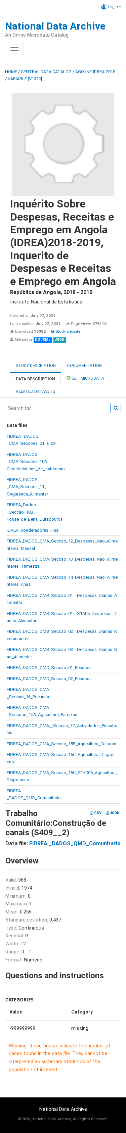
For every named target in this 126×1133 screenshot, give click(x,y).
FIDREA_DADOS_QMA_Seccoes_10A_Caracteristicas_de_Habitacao (36, 461)
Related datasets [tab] (35, 391)
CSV (97, 813)
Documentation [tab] (84, 365)
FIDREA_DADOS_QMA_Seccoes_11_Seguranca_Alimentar (27, 487)
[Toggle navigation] (14, 47)
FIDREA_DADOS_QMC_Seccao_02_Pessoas (49, 678)
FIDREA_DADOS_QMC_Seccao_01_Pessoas (49, 667)
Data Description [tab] (35, 379)
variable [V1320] (25, 78)
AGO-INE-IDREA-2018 (95, 71)
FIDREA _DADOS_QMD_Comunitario (75, 843)
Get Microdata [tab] (87, 378)
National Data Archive (55, 26)
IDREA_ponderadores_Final (33, 530)
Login (113, 6)
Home (11, 71)
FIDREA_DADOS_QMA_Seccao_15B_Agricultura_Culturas (61, 743)
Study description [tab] (36, 365)
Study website (67, 331)
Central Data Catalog (46, 71)
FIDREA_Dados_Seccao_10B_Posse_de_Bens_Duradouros (35, 512)
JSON (114, 813)
